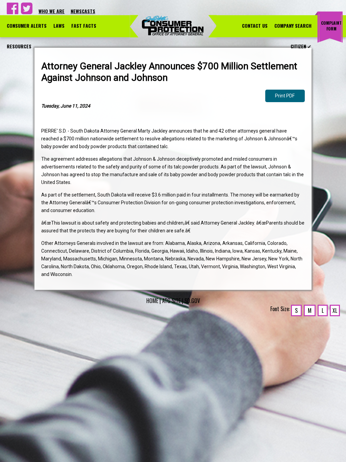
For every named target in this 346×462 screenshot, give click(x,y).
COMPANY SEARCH (293, 25)
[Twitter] (25, 11)
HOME (152, 301)
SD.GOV (192, 301)
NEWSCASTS (83, 11)
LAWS (59, 25)
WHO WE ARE (52, 11)
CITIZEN (301, 46)
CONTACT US (255, 25)
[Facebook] (11, 11)
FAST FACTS (83, 25)
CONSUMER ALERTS (27, 25)
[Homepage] (173, 25)
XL (334, 310)
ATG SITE (171, 301)
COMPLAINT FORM (331, 25)
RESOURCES (19, 46)
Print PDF (285, 95)
